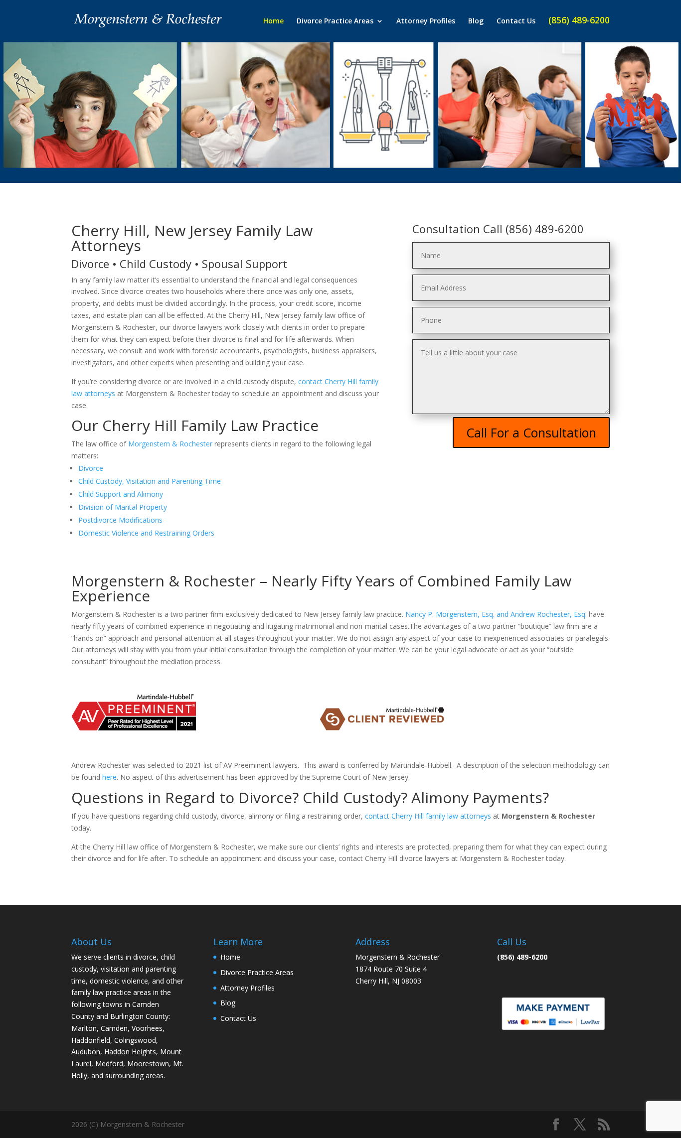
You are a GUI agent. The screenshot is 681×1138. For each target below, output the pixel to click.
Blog (476, 21)
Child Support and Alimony (120, 494)
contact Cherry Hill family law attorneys (428, 816)
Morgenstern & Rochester (170, 443)
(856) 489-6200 (579, 21)
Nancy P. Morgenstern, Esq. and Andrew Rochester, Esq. (496, 614)
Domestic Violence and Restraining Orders (146, 533)
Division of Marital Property (122, 507)
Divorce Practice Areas (335, 21)
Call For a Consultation (531, 432)
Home (273, 21)
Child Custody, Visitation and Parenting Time (149, 481)
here (109, 777)
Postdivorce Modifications (120, 520)
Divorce (90, 468)
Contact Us (516, 21)
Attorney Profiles (425, 21)
